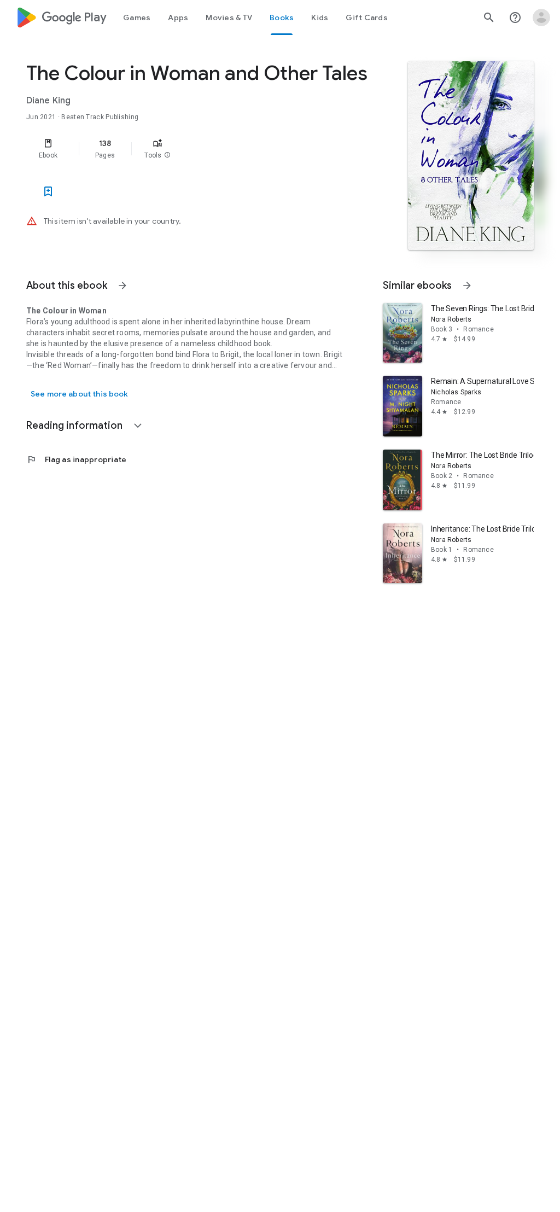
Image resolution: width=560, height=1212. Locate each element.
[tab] (136, 17)
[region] (200, 149)
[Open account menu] (541, 17)
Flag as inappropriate (76, 459)
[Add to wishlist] (48, 191)
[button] (167, 155)
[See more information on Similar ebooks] (467, 285)
